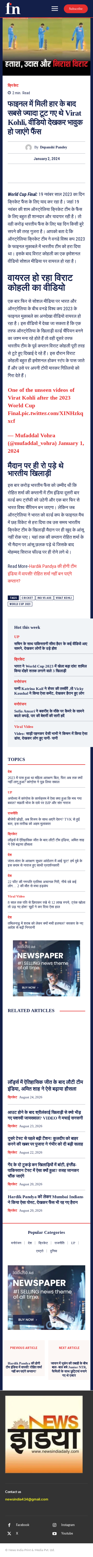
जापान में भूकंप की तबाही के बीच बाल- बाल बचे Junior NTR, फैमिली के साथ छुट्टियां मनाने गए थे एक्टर (69, 1369)
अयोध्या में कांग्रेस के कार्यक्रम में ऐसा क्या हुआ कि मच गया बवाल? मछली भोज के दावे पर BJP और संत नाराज (45, 801)
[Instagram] (54, 1525)
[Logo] (13, 8)
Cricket (27, 598)
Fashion (29, 744)
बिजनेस (22, 763)
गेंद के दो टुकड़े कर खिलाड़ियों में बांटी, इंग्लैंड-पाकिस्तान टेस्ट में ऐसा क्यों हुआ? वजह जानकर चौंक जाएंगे (43, 1170)
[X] (34, 173)
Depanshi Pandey (53, 147)
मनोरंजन (20, 682)
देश (10, 854)
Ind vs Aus (44, 598)
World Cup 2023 (20, 604)
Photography (27, 749)
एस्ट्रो (65, 754)
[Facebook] (23, 173)
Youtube (67, 1533)
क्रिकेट (13, 86)
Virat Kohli (64, 598)
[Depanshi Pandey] (29, 147)
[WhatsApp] (58, 173)
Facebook (22, 1525)
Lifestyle (64, 744)
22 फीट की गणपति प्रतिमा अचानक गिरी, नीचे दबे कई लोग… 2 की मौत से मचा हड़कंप (42, 884)
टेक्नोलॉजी (53, 758)
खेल (37, 758)
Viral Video (23, 727)
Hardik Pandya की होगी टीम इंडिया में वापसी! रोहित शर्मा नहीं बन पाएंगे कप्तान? (42, 573)
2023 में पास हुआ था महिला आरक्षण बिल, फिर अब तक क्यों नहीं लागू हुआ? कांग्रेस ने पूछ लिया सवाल (45, 780)
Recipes (49, 749)
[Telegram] (70, 173)
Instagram (68, 1525)
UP (16, 637)
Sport (65, 749)
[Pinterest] (46, 173)
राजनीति (57, 763)
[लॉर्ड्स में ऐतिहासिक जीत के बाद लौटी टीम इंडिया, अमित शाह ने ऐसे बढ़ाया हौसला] (46, 1046)
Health (46, 744)
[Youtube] (54, 1534)
